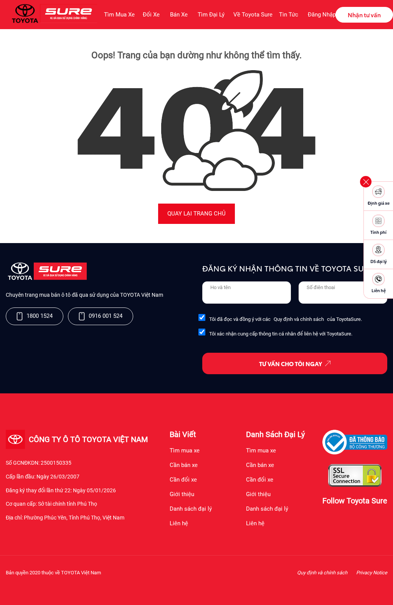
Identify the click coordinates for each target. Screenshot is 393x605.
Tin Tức (288, 14)
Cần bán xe (184, 465)
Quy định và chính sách (299, 319)
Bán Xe (179, 14)
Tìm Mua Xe (119, 14)
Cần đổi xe (183, 479)
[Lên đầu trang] (383, 589)
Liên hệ (179, 523)
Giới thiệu (182, 494)
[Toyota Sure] (46, 278)
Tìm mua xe (185, 450)
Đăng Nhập (321, 14)
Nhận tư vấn (364, 14)
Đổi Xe (151, 14)
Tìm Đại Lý (211, 14)
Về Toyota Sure (251, 14)
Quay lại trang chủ (196, 213)
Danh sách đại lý (191, 508)
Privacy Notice (371, 572)
